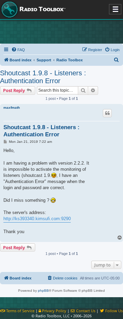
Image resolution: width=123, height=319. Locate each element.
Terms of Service (20, 310)
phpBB (43, 290)
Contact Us (85, 310)
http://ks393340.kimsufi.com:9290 (37, 218)
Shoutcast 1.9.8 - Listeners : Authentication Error (43, 77)
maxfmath (11, 107)
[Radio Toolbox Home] (32, 9)
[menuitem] (18, 50)
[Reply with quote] (107, 113)
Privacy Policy (53, 310)
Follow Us (113, 310)
